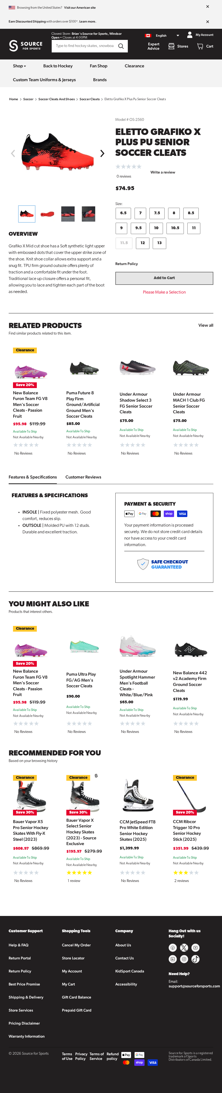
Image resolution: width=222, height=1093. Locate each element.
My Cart (68, 984)
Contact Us (124, 958)
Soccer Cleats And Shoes (56, 99)
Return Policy (126, 264)
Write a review (163, 172)
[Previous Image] (13, 153)
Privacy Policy (81, 1056)
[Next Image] (103, 153)
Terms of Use (67, 1056)
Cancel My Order (76, 945)
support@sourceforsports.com (194, 986)
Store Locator (73, 958)
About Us (123, 945)
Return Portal (20, 958)
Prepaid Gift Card (77, 1010)
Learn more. (87, 21)
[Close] (207, 6)
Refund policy (113, 1056)
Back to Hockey (58, 65)
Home (13, 99)
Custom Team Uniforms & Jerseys (44, 79)
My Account (72, 971)
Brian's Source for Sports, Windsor (97, 34)
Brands (100, 79)
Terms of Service (97, 1056)
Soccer (28, 99)
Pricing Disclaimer (24, 1023)
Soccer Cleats (90, 99)
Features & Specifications (33, 477)
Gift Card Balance (76, 997)
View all (205, 325)
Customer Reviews (83, 477)
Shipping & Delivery (26, 997)
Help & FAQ (18, 945)
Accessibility (126, 984)
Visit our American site (80, 8)
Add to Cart (164, 278)
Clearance (134, 65)
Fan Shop (98, 65)
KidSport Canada (129, 971)
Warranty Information (27, 1036)
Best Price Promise (24, 984)
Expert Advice (153, 46)
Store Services (21, 1010)
